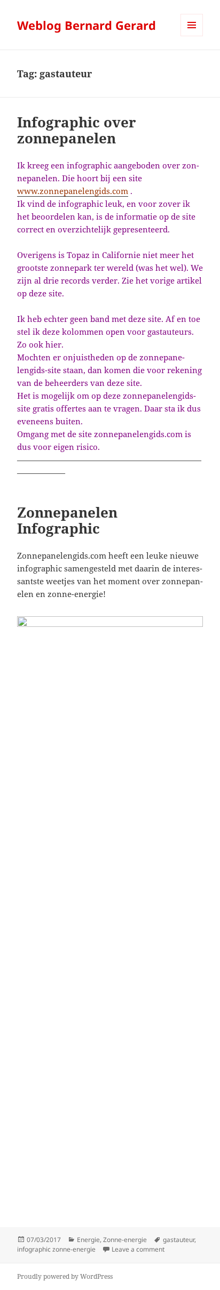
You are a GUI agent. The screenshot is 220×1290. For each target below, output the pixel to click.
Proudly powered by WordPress (65, 1276)
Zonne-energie (125, 1239)
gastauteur (178, 1239)
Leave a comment (138, 1249)
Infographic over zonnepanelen (76, 130)
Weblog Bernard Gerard (86, 25)
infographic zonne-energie (56, 1249)
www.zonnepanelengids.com (72, 191)
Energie (88, 1239)
